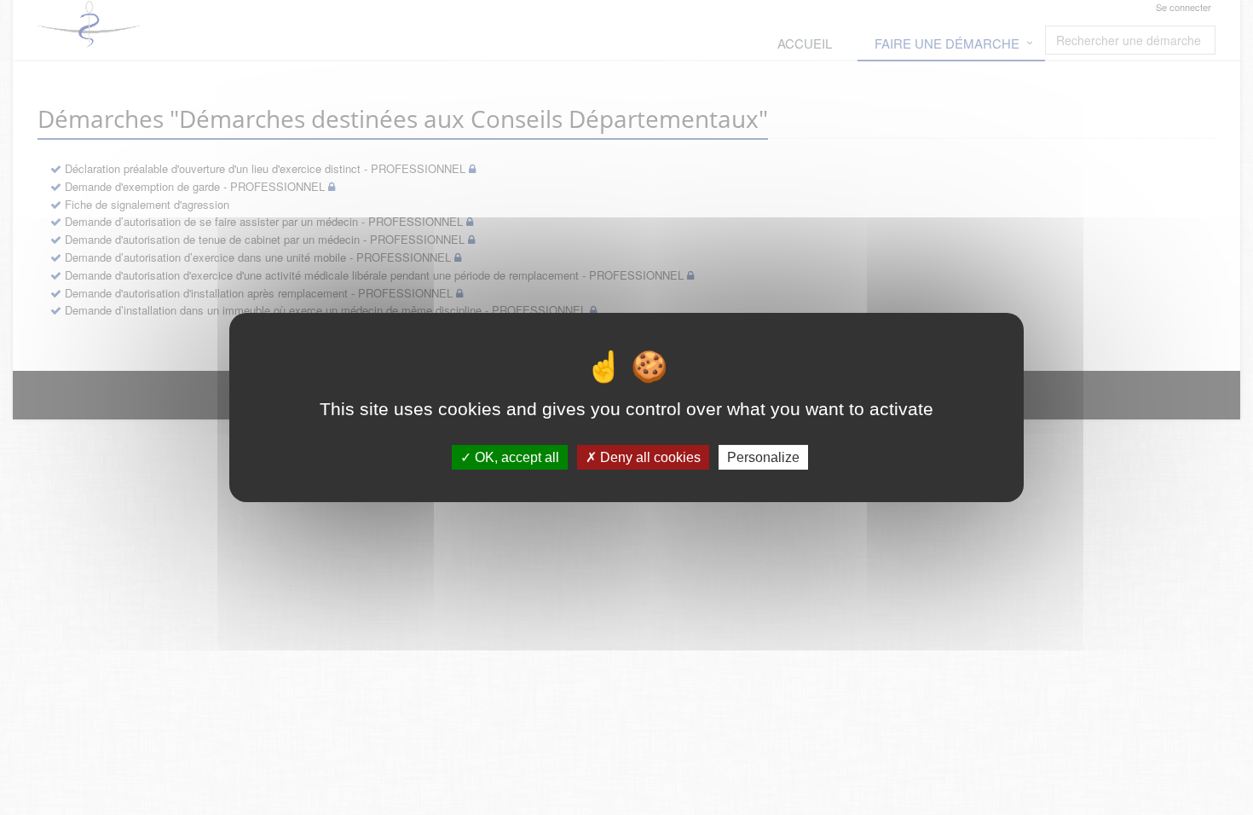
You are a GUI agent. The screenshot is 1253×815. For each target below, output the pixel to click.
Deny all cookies (649, 457)
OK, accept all (515, 457)
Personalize (763, 457)
